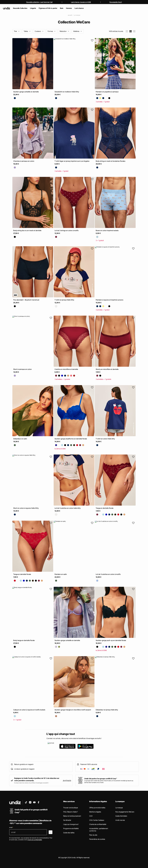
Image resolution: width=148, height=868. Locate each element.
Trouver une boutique (70, 808)
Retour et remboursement (72, 816)
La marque (77, 15)
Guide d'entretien (121, 816)
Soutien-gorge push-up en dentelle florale (111, 640)
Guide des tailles (68, 833)
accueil (70, 15)
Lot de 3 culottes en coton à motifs (108, 574)
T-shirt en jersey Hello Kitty (64, 300)
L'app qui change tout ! (71, 824)
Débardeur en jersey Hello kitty (107, 710)
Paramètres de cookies (97, 839)
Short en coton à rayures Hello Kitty (26, 508)
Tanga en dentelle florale (104, 508)
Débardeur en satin (20, 439)
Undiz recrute (120, 820)
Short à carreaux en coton (22, 369)
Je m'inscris (67, 780)
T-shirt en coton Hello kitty (105, 439)
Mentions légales (95, 812)
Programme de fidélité (71, 828)
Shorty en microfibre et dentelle (107, 369)
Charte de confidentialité (97, 824)
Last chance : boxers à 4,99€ (81, 2)
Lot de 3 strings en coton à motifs (67, 230)
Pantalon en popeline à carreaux (107, 92)
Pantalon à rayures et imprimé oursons (109, 300)
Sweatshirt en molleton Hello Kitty (67, 92)
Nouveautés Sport (115, 2)
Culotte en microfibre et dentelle (66, 369)
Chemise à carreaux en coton (23, 161)
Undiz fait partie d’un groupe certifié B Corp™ (100, 779)
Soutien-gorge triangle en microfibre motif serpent (73, 710)
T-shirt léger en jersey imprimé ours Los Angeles (72, 161)
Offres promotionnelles (97, 808)
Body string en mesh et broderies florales (110, 161)
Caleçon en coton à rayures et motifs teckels (29, 710)
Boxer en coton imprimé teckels (107, 230)
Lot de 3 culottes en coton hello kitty (68, 508)
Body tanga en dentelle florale (24, 640)
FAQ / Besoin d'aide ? (70, 812)
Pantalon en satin (61, 574)
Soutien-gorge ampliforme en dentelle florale (71, 439)
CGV (91, 816)
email (11, 827)
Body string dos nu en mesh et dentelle (27, 230)
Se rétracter (67, 820)
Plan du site (93, 835)
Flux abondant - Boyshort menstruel (26, 300)
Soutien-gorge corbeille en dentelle (26, 92)
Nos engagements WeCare (124, 812)
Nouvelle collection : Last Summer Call (39, 2)
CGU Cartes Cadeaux (96, 820)
